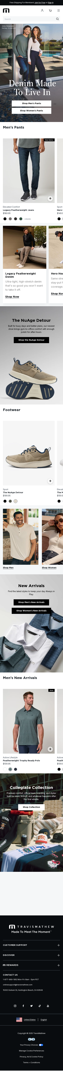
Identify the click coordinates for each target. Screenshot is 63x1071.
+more (27, 219)
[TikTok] (39, 1005)
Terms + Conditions (31, 1062)
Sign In (50, 2)
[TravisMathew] (6, 10)
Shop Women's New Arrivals (31, 611)
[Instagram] (15, 1005)
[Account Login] (42, 10)
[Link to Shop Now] (24, 247)
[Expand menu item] (58, 945)
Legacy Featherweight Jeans (18, 210)
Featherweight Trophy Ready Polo (21, 761)
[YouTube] (47, 1005)
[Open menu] (58, 10)
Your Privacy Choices (29, 1045)
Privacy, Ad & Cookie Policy (31, 1057)
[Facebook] (23, 1005)
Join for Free (40, 2)
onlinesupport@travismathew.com (17, 985)
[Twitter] (31, 1005)
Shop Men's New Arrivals (31, 602)
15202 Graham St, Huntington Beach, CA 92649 (23, 990)
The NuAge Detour (13, 493)
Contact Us (10, 975)
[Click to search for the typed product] (57, 19)
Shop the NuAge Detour (31, 340)
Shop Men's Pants (31, 104)
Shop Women (49, 568)
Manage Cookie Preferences (31, 1051)
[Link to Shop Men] (20, 537)
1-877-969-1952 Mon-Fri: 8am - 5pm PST (21, 979)
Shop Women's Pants (31, 111)
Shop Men (8, 568)
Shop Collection (31, 807)
